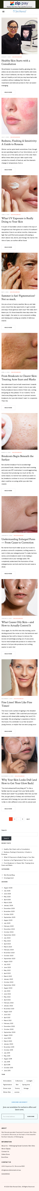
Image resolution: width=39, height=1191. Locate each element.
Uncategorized (9, 878)
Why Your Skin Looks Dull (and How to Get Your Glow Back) (19, 781)
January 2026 (8, 905)
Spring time (26, 1084)
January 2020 (8, 1044)
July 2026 (7, 891)
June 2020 (7, 1038)
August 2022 (8, 988)
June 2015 (7, 1070)
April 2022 (7, 1000)
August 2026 (8, 888)
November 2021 (9, 1009)
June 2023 (7, 967)
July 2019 (7, 1053)
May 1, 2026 (5, 292)
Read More (8, 92)
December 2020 (9, 1026)
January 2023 (8, 979)
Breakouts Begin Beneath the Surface (18, 457)
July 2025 (7, 923)
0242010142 (6, 1174)
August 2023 (8, 961)
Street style (7, 1088)
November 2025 (9, 911)
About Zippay (6, 1149)
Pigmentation (7, 1084)
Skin (17, 1084)
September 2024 (9, 935)
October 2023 (8, 955)
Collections (19, 1081)
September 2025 (9, 917)
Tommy (17, 1088)
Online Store (6, 1154)
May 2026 (7, 897)
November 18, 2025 (7, 776)
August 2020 (8, 1035)
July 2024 (7, 938)
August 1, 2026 (6, 57)
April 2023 (7, 973)
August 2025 (8, 920)
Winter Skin (7, 1092)
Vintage (26, 1088)
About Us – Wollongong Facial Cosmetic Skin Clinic (18, 1146)
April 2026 (7, 899)
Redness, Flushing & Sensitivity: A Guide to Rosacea (19, 142)
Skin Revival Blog (9, 875)
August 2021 (8, 1012)
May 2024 (7, 941)
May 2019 (7, 1056)
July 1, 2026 (5, 137)
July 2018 (7, 1062)
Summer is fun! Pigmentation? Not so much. (18, 860)
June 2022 (7, 994)
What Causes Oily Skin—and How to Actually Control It (18, 623)
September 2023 (9, 958)
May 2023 (7, 970)
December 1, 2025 (7, 698)
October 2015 (8, 1068)
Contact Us (5, 1151)
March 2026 (8, 902)
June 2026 (7, 894)
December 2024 (9, 929)
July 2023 (7, 964)
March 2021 (7, 1020)
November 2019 (9, 1047)
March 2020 (8, 1041)
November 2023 (9, 953)
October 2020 (9, 1029)
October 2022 (8, 982)
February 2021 (8, 1023)
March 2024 (8, 947)
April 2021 (7, 1017)
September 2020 (9, 1032)
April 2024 (7, 944)
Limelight (29, 1081)
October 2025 (8, 914)
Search (4, 830)
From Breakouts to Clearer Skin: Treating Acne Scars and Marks (19, 377)
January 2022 (8, 1006)
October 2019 (8, 1050)
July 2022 (7, 991)
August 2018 (8, 1059)
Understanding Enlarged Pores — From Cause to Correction (18, 541)
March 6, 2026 (6, 452)
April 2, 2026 (6, 372)
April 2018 (7, 1065)
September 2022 (9, 985)
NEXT (28, 819)
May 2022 (7, 997)
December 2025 (9, 908)
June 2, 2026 (5, 214)
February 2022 (9, 1003)
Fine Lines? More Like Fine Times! (17, 704)
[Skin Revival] (19, 11)
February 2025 (9, 926)
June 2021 (7, 1014)
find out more (28, 7)
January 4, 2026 (7, 618)
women (16, 1092)
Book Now (5, 1157)
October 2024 (9, 932)
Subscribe (30, 1116)
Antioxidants (7, 1081)
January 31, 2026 (7, 535)
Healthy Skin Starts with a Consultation (17, 849)
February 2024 (9, 950)
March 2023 (8, 976)
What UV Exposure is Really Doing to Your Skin (19, 857)
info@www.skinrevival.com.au (11, 1170)
